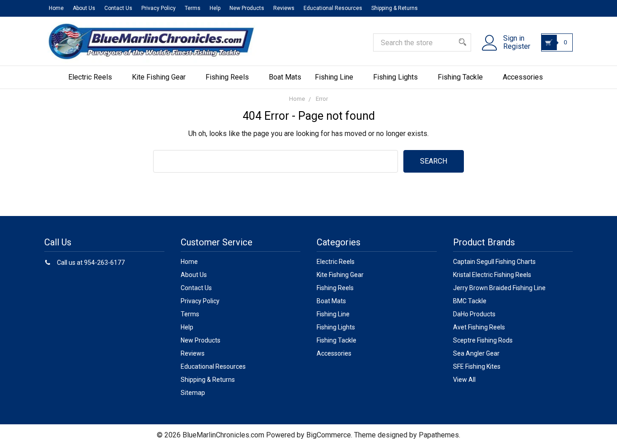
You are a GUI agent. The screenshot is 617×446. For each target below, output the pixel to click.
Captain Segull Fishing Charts (494, 261)
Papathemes (439, 435)
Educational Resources (333, 8)
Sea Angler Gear (476, 353)
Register (516, 46)
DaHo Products (474, 314)
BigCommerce (328, 435)
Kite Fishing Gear (159, 77)
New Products (246, 8)
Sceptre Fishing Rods (483, 340)
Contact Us (118, 8)
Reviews (283, 8)
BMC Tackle (469, 301)
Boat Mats (285, 77)
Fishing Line (334, 77)
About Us (84, 8)
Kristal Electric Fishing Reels (492, 275)
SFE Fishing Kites (476, 366)
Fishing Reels (227, 77)
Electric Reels (90, 77)
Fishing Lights (395, 77)
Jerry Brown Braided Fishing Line (499, 288)
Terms (193, 8)
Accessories (523, 77)
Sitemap (193, 393)
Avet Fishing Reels (479, 327)
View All (464, 379)
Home (56, 8)
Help (215, 8)
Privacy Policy (158, 8)
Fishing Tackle (460, 77)
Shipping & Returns (394, 8)
